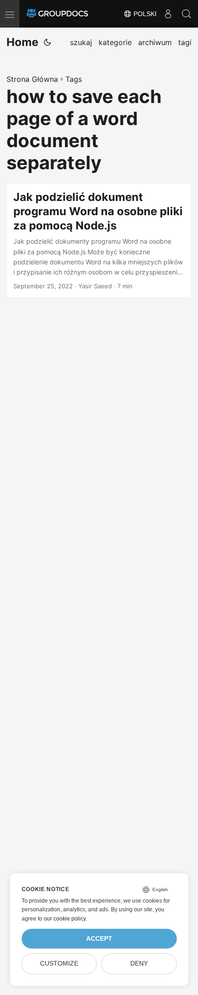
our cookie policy (65, 918)
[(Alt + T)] (47, 42)
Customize (59, 963)
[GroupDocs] (57, 14)
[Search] (186, 14)
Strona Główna (32, 79)
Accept (99, 938)
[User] (168, 14)
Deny (139, 963)
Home (22, 42)
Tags (73, 79)
